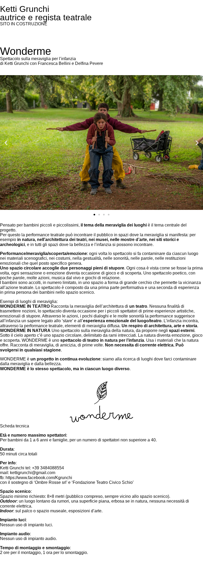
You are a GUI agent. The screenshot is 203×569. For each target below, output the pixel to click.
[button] (6, 142)
